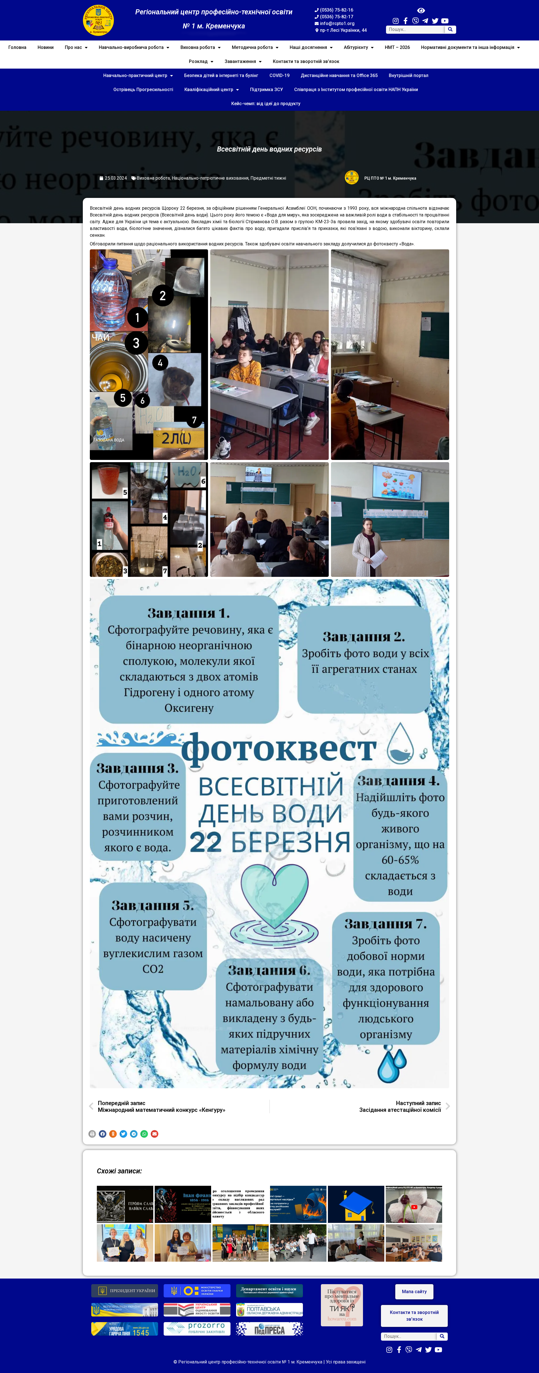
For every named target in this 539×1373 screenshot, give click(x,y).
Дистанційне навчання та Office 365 (339, 75)
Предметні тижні (268, 178)
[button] (92, 1134)
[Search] (450, 29)
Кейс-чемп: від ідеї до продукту (265, 103)
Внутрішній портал (408, 75)
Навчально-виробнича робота (131, 47)
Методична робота (252, 47)
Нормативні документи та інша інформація (467, 47)
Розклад (198, 61)
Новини (46, 47)
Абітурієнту (356, 47)
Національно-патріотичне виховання (210, 178)
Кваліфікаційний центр (208, 89)
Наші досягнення (308, 47)
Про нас (73, 47)
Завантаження (240, 61)
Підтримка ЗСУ (266, 89)
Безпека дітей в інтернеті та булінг (221, 75)
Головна (17, 47)
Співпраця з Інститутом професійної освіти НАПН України (356, 89)
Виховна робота (198, 47)
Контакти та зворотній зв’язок (306, 61)
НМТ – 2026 (397, 47)
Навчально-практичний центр (135, 75)
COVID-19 (279, 75)
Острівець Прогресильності (143, 89)
